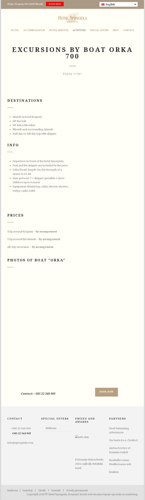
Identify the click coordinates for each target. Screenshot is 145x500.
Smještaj (27, 490)
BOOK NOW (55, 4)
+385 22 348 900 (21, 428)
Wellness (51, 428)
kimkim (114, 472)
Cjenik (42, 490)
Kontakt (56, 490)
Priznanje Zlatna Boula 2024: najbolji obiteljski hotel (89, 464)
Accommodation (34, 30)
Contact (128, 30)
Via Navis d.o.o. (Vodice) (123, 440)
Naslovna (12, 490)
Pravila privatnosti (77, 490)
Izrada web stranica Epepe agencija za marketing (109, 494)
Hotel (15, 30)
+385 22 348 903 (21, 433)
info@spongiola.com (20, 442)
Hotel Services (58, 30)
